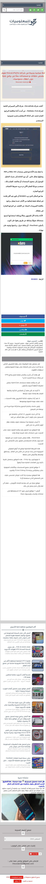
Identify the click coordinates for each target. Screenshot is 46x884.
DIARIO (34, 279)
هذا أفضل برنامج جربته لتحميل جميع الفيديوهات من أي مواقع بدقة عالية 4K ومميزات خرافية (17, 718)
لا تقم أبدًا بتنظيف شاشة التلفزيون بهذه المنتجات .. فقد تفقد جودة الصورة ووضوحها (23, 399)
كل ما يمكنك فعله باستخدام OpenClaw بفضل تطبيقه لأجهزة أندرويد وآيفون (24, 384)
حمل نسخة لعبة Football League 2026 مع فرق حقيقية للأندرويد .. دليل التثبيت (16, 760)
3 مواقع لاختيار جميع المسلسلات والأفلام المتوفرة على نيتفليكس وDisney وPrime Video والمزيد (23, 468)
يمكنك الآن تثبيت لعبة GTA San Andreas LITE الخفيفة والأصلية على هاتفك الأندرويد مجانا (17, 705)
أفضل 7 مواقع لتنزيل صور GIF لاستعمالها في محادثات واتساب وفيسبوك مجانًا (25, 492)
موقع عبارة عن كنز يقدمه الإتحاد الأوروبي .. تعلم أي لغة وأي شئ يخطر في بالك (23, 484)
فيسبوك (22, 316)
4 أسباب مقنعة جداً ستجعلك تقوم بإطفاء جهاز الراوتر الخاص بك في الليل (24, 423)
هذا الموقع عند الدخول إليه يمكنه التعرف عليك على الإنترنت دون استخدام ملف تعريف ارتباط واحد (23, 431)
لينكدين (22, 330)
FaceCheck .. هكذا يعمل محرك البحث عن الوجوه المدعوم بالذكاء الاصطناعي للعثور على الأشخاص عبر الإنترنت (24, 441)
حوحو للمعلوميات (16, 877)
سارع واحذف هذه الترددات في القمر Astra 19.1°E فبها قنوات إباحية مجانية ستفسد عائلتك (17, 732)
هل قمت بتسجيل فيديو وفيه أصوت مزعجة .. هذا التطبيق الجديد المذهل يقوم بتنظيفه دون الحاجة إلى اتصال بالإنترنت (23, 784)
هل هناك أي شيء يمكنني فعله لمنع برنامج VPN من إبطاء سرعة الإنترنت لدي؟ (24, 376)
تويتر (22, 321)
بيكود (17, 881)
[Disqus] (23, 528)
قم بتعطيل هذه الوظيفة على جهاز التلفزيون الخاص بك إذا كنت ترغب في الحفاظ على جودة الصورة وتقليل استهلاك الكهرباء (23, 367)
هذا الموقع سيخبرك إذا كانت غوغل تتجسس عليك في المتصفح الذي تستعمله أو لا (24, 476)
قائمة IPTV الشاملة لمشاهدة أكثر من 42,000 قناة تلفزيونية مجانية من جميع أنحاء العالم (16, 663)
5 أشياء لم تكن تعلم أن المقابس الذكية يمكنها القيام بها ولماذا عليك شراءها (25, 392)
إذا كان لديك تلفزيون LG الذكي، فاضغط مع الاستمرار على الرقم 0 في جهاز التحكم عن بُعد (26, 415)
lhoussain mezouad (22, 82)
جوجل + (22, 325)
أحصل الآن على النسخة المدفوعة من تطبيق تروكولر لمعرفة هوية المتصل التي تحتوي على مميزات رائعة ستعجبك (16, 635)
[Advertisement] (23, 41)
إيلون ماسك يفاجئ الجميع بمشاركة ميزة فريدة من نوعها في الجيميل (23, 407)
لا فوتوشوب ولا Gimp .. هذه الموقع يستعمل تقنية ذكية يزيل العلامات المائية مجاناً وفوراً (23, 460)
